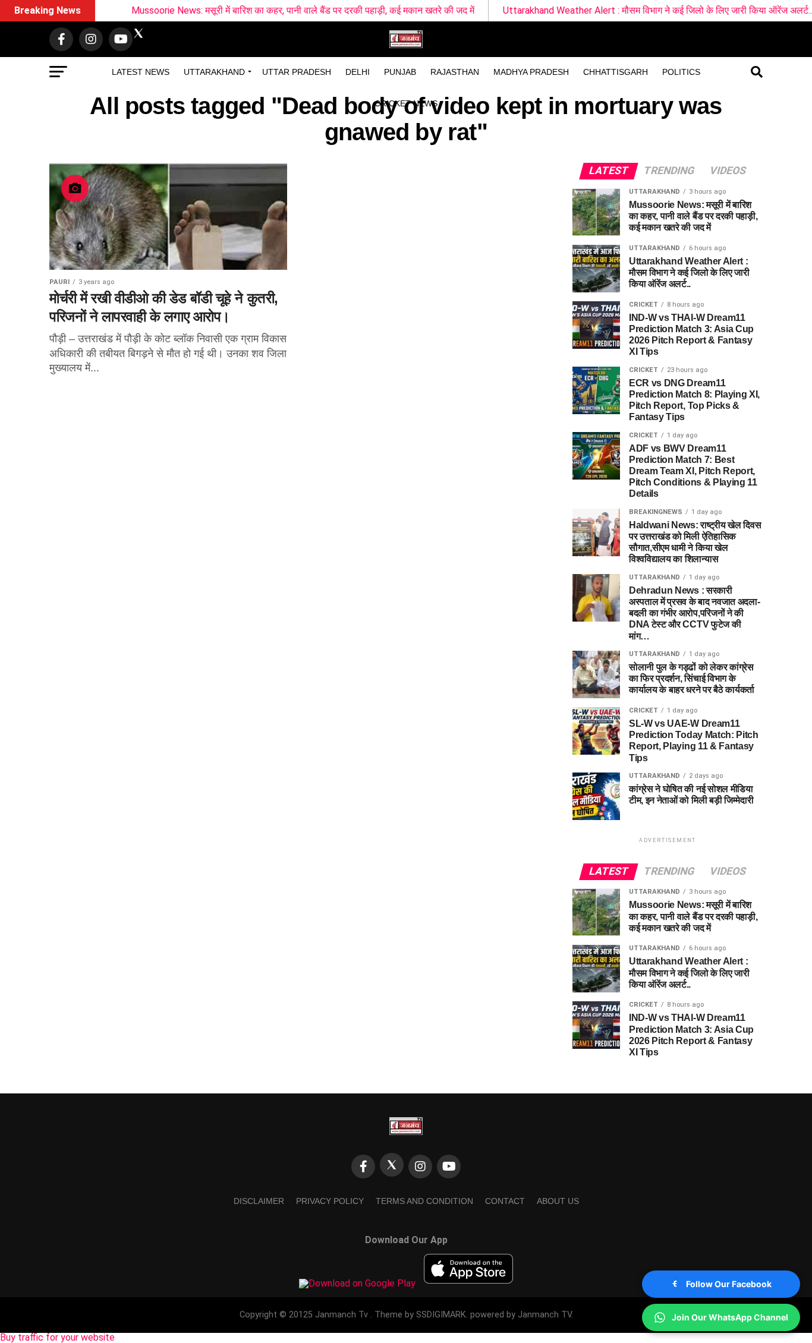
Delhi (357, 72)
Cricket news (406, 103)
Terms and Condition (424, 1201)
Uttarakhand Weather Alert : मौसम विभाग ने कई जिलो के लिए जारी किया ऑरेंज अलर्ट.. (627, 10)
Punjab (400, 72)
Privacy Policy (330, 1201)
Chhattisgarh (615, 72)
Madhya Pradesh (531, 72)
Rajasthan (454, 72)
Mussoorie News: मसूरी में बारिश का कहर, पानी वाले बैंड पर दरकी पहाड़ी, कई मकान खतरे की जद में (272, 10)
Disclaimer (259, 1201)
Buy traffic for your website (57, 1337)
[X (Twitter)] (392, 1165)
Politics (681, 72)
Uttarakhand (214, 72)
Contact (505, 1201)
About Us (558, 1201)
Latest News (140, 72)
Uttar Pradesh (296, 72)
